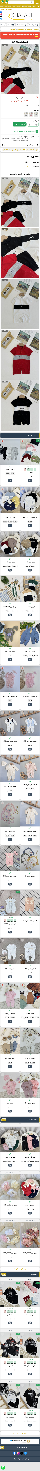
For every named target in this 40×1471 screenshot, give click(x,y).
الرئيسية (36, 29)
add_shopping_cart (30, 481)
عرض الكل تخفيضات (20, 1433)
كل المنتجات (28, 29)
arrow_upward (2, 1448)
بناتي (27, 166)
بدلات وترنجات (16, 6)
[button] (6, 2)
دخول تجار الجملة (22, 25)
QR (3, 145)
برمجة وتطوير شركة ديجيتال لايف (20, 1459)
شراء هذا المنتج (20, 124)
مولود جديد (8, 6)
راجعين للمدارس (26, 6)
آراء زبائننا (11, 25)
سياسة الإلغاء (20, 150)
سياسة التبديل (8, 150)
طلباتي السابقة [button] (33, 25)
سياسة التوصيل (32, 150)
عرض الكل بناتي (20, 1269)
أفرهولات (13, 29)
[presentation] (22, 97)
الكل (34, 6)
